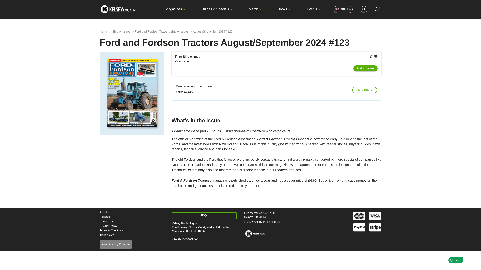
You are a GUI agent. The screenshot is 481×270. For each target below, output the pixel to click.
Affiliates (105, 216)
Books (282, 9)
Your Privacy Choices (115, 244)
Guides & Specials (215, 9)
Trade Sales (107, 234)
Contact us (106, 221)
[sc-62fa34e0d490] (119, 9)
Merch (253, 9)
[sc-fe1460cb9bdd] (255, 234)
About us (105, 212)
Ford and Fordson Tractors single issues (161, 31)
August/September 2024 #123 (213, 31)
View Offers (364, 90)
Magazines (174, 9)
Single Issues (121, 31)
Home (104, 31)
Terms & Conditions (112, 230)
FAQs (204, 215)
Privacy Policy (108, 225)
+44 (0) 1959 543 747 (185, 239)
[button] (184, 9)
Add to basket (365, 68)
